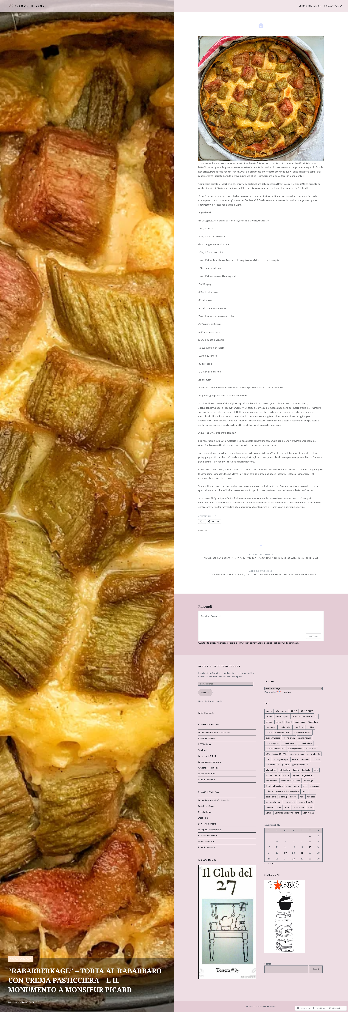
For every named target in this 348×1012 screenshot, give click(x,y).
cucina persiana (295, 748)
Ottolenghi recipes (274, 786)
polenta (269, 791)
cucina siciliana (297, 754)
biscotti (279, 722)
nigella (296, 775)
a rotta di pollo (282, 716)
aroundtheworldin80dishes (305, 716)
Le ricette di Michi (207, 756)
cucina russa (310, 748)
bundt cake (300, 722)
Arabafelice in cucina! (208, 767)
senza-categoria (305, 802)
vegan (268, 812)
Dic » (272, 863)
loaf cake (306, 770)
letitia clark (284, 770)
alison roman (281, 711)
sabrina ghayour (273, 802)
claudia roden (285, 727)
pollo (305, 791)
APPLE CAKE (307, 711)
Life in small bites (206, 773)
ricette (293, 796)
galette (285, 764)
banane (269, 722)
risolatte (311, 796)
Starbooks (203, 750)
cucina (269, 732)
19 (285, 852)
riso (301, 796)
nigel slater (307, 775)
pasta (296, 786)
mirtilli (269, 775)
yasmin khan (308, 812)
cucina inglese (272, 743)
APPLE (294, 711)
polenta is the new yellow (287, 791)
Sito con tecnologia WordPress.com (261, 1006)
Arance (269, 716)
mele (316, 770)
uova (310, 807)
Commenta (314, 636)
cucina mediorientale (275, 748)
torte (287, 807)
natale (286, 775)
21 (302, 852)
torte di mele (298, 807)
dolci (268, 759)
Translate (286, 691)
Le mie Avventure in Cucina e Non (214, 732)
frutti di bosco (272, 764)
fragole (316, 759)
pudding (283, 796)
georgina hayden (300, 764)
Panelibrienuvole (206, 779)
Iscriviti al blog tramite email (219, 666)
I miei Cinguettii (206, 713)
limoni (296, 770)
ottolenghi (308, 780)
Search (267, 963)
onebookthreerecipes (290, 780)
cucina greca (289, 738)
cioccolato (270, 727)
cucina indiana (304, 738)
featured (305, 759)
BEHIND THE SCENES (310, 6)
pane (288, 786)
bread (289, 722)
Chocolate (313, 722)
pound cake (271, 796)
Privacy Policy (333, 6)
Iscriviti (205, 692)
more (277, 775)
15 (310, 847)
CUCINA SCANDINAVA (20, 959)
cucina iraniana (289, 743)
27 (293, 858)
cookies (310, 727)
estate (295, 759)
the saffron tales (273, 807)
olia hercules (271, 780)
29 (310, 858)
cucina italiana (305, 743)
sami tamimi (289, 802)
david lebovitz (313, 754)
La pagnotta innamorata (209, 761)
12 (285, 847)
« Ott (266, 863)
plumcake (314, 786)
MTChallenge (204, 744)
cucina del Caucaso (302, 732)
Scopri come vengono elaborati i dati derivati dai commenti (270, 642)
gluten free (271, 770)
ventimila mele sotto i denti (287, 812)
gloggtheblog (29, 1002)
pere (305, 786)
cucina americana (282, 732)
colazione (299, 727)
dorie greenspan (281, 759)
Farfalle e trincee (206, 738)
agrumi (269, 711)
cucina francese (273, 738)
